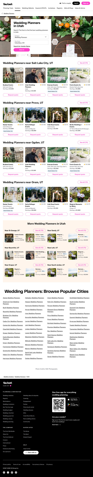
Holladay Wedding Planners (34, 298)
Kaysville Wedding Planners (34, 317)
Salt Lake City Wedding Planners (55, 342)
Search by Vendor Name (22, 46)
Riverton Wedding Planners (56, 327)
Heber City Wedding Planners (13, 354)
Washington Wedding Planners (77, 338)
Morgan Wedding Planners (34, 345)
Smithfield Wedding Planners (79, 298)
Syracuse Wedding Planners (79, 321)
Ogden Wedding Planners (33, 358)
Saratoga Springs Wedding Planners (56, 352)
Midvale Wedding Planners (34, 341)
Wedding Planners (9, 13)
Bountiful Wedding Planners (12, 311)
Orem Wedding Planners (55, 298)
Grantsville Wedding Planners (13, 351)
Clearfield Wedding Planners (12, 329)
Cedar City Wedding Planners (13, 321)
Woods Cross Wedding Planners (77, 356)
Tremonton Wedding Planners (80, 329)
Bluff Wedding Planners (11, 308)
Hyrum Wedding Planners (33, 309)
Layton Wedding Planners (33, 321)
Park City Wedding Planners (56, 302)
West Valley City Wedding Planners (78, 350)
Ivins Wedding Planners (33, 313)
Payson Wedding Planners (56, 306)
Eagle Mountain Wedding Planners (11, 338)
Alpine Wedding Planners (11, 298)
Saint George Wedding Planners (55, 336)
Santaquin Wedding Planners (57, 347)
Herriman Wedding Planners (12, 358)
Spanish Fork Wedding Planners (77, 309)
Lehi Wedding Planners (33, 325)
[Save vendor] (21, 70)
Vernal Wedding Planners (78, 333)
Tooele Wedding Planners (78, 325)
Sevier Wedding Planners (55, 356)
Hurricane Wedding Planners (34, 306)
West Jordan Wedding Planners (77, 344)
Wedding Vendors (9, 376)
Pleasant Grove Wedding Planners (55, 310)
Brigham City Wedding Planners (10, 316)
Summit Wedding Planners (79, 317)
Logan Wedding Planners (33, 333)
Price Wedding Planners (55, 315)
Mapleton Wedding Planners (34, 337)
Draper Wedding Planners (11, 333)
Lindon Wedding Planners (33, 329)
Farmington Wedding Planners (13, 347)
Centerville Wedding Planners (13, 325)
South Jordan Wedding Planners (77, 303)
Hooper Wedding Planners (34, 302)
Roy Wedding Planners (55, 331)
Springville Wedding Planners (80, 313)
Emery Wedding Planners (11, 343)
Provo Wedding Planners (55, 319)
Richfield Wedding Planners (56, 323)
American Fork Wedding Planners (11, 303)
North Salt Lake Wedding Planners (33, 353)
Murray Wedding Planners (34, 348)
